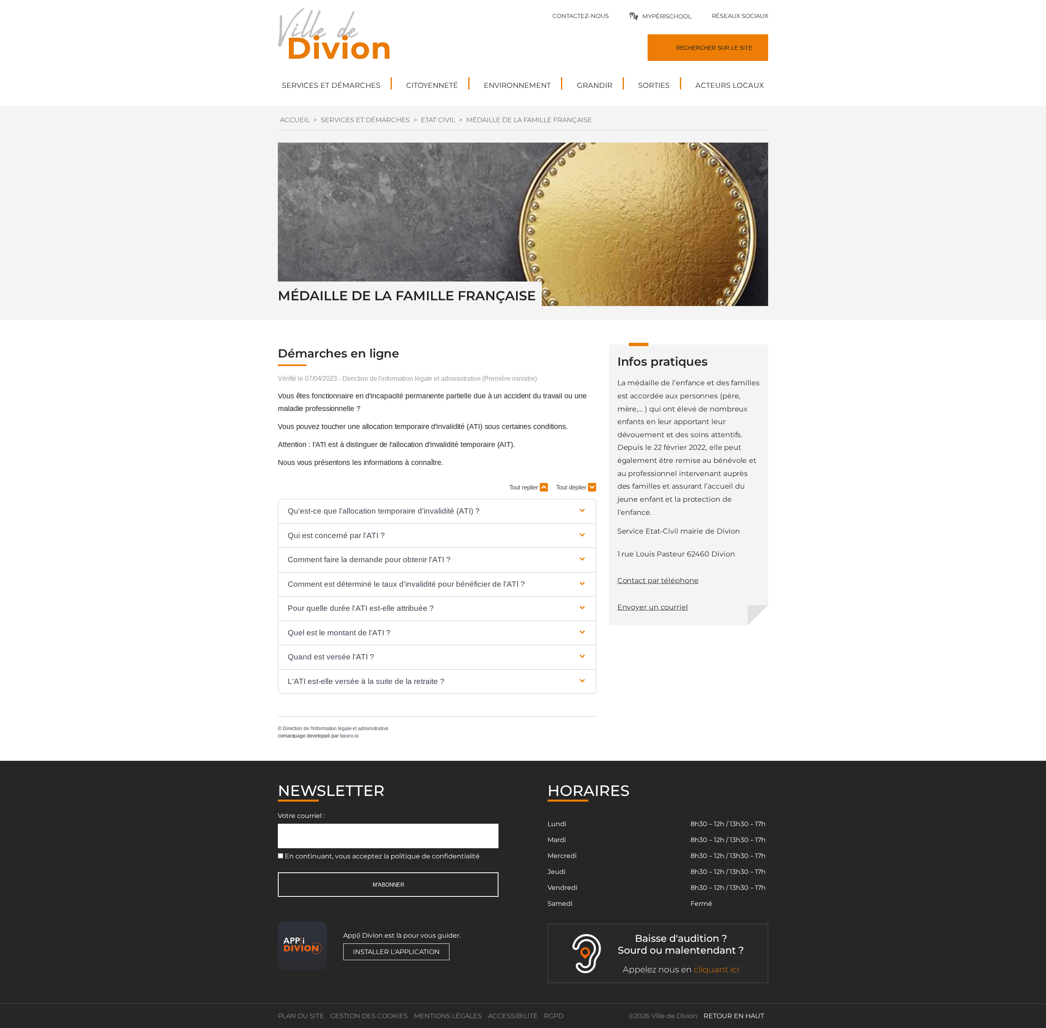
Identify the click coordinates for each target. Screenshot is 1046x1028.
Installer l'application (396, 952)
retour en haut (734, 1016)
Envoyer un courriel (652, 607)
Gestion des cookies (369, 1016)
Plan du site (301, 1016)
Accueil (295, 120)
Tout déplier (572, 487)
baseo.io (349, 736)
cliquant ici (716, 969)
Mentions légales (448, 1016)
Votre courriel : (301, 816)
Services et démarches (365, 120)
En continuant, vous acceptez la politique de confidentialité (382, 856)
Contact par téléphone (658, 580)
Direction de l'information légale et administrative (336, 728)
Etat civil (438, 120)
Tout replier (524, 487)
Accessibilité (513, 1016)
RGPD (553, 1016)
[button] (437, 511)
